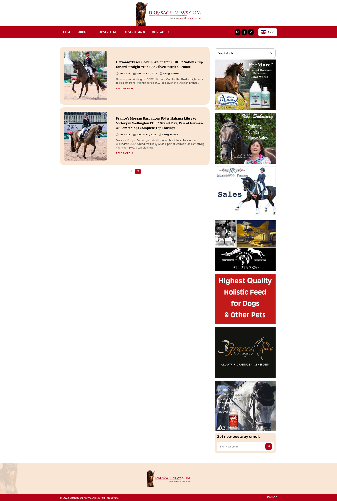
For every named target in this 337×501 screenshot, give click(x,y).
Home (67, 32)
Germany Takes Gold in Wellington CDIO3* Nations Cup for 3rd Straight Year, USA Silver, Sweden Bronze (159, 65)
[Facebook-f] (244, 32)
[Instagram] (251, 32)
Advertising (108, 32)
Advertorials (134, 32)
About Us (85, 32)
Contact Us (161, 32)
